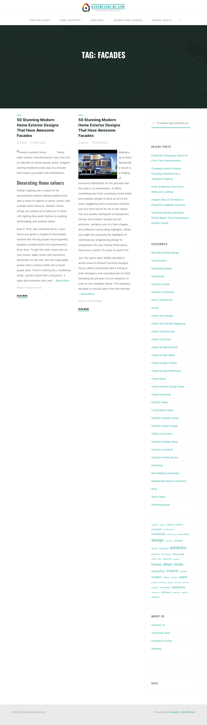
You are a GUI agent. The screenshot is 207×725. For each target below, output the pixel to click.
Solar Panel (158, 496)
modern (156, 577)
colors (169, 524)
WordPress (188, 712)
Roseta (174, 712)
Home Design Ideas (163, 355)
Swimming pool (160, 504)
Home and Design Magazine (168, 323)
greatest (176, 559)
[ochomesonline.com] (86, 7)
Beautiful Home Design (165, 252)
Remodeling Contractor (165, 473)
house (156, 564)
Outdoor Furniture (162, 449)
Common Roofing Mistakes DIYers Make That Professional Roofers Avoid (170, 218)
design (157, 540)
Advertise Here (160, 632)
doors (154, 548)
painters (154, 582)
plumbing (157, 465)
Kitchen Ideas (159, 402)
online (166, 577)
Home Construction (163, 331)
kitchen (183, 571)
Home (155, 307)
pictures (177, 582)
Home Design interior (164, 362)
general (167, 558)
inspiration (158, 571)
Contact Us (158, 625)
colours (179, 524)
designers (169, 541)
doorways (164, 548)
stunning (176, 592)
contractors (172, 534)
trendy (184, 592)
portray (185, 582)
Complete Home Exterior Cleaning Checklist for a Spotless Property (166, 173)
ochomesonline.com (108, 7)
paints (170, 582)
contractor (158, 534)
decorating (183, 534)
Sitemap (156, 648)
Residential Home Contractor (169, 481)
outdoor (174, 577)
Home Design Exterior (164, 347)
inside (178, 564)
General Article (160, 284)
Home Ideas (158, 378)
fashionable (178, 554)
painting (162, 582)
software (166, 592)
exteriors (155, 554)
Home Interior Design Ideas (167, 386)
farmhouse (166, 554)
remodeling (165, 587)
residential (155, 593)
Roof (154, 488)
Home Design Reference (166, 370)
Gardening (157, 276)
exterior (178, 547)
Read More (62, 280)
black (162, 525)
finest (153, 559)
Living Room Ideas (162, 410)
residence (178, 587)
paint (183, 577)
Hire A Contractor (162, 299)
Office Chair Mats (162, 433)
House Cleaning (161, 394)
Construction (159, 260)
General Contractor (163, 292)
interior (173, 571)
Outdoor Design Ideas (164, 441)
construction (168, 529)
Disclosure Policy (161, 640)
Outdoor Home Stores (164, 457)
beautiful (155, 525)
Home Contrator (161, 339)
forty (160, 559)
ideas (167, 564)
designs (179, 540)
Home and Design (162, 315)
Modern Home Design (90, 301)
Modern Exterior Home (29, 287)
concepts (156, 529)
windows (155, 597)
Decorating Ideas (161, 268)
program (154, 588)
